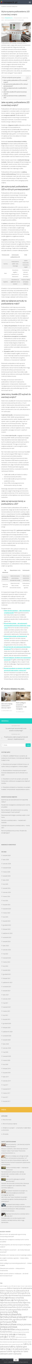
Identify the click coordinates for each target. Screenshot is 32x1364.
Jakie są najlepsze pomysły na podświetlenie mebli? (15, 89)
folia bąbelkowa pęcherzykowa (12, 1298)
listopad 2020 (6, 1027)
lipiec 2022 (6, 945)
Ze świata (5, 1134)
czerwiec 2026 (7, 863)
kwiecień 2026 (7, 868)
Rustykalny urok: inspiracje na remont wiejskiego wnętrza (15, 1255)
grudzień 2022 (7, 925)
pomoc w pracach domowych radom (15, 1344)
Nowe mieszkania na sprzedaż (6, 1342)
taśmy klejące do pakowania (12, 1349)
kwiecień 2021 (7, 1007)
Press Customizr (24, 1362)
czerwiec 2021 (7, 999)
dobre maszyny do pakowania (12, 1291)
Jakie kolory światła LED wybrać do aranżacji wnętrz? (15, 93)
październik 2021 (7, 982)
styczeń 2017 (6, 1101)
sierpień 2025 (6, 876)
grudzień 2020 (7, 1023)
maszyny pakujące (8, 1334)
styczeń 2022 (6, 970)
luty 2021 (5, 1015)
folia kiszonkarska (11, 1303)
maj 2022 (5, 954)
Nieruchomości (7, 1119)
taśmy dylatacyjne (18, 1346)
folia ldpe (22, 1302)
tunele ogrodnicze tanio (17, 1351)
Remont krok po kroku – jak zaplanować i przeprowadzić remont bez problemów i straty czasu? (17, 626)
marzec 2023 (6, 913)
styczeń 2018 (6, 1072)
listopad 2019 (6, 1068)
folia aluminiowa (11, 1295)
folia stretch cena (19, 1307)
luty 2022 (5, 966)
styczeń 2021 (6, 1019)
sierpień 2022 (6, 941)
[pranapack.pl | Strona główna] (12, 2)
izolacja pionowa (23, 1324)
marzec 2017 (6, 1093)
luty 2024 (5, 900)
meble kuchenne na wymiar (20, 1337)
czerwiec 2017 (7, 1081)
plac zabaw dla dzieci (4, 1344)
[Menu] (30, 2)
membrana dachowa (8, 1339)
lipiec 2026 (6, 859)
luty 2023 (5, 917)
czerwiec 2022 (7, 950)
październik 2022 (7, 933)
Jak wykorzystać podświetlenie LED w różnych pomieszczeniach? (16, 85)
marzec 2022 (6, 962)
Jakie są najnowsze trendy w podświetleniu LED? (15, 96)
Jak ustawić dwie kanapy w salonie (15, 1204)
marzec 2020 (6, 1060)
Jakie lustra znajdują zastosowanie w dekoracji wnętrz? (6, 706)
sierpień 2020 (6, 1040)
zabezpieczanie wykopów (10, 1354)
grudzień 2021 (7, 974)
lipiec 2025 (6, 880)
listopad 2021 (6, 978)
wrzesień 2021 (7, 986)
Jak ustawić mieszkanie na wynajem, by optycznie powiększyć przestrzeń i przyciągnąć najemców (14, 1193)
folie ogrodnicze (15, 1319)
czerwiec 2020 (7, 1048)
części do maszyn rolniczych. (19, 1286)
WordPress (11, 1362)
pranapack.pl (9, 18)
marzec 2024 (6, 896)
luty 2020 (5, 1064)
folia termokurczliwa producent (13, 1315)
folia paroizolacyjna (17, 1305)
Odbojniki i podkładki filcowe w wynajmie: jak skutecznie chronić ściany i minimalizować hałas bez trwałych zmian (15, 758)
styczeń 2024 (6, 904)
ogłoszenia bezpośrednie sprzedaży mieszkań (21, 1342)
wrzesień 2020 (7, 1036)
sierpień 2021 (6, 990)
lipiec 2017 (6, 1077)
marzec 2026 (6, 872)
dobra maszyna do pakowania (19, 1288)
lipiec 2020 (6, 1044)
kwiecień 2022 (7, 958)
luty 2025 (5, 884)
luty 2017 (5, 1097)
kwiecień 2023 (7, 909)
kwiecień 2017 (7, 1089)
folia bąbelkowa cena (10, 1297)
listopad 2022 (6, 929)
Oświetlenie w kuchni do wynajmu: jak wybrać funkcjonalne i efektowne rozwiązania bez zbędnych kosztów (15, 781)
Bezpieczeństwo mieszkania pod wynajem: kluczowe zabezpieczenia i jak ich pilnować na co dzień (14, 773)
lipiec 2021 (6, 995)
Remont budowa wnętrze (9, 6)
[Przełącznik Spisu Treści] (27, 77)
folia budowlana (24, 1295)
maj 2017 (5, 1085)
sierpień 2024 (6, 888)
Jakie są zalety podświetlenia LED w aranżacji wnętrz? (15, 81)
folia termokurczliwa (9, 1313)
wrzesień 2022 (7, 937)
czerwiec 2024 (7, 892)
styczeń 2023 (6, 921)
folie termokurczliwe (8, 1323)
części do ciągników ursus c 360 (6, 1286)
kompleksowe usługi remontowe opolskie (20, 1332)
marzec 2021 (6, 1011)
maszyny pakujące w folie (13, 1335)
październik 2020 (7, 1031)
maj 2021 (5, 1003)
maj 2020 (5, 1052)
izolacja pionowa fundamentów (8, 1328)
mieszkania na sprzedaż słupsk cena (25, 1339)
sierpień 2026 (6, 855)
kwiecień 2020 (7, 1056)
